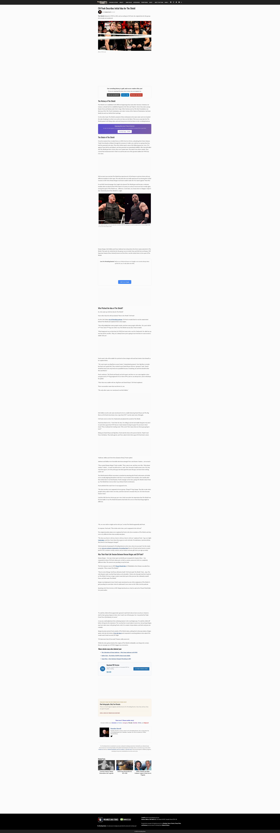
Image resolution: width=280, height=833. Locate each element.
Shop (150, 2)
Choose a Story (113, 2)
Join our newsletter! (113, 95)
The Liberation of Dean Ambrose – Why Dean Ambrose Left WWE (119, 652)
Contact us (100, 749)
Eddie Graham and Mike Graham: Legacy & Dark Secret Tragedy (143, 773)
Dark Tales (129, 2)
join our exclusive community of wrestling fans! (115, 548)
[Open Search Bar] (181, 2)
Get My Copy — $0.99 (124, 131)
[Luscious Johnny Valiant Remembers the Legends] (106, 769)
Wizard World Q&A (121, 566)
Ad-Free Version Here (141, 668)
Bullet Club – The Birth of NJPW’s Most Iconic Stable (116, 655)
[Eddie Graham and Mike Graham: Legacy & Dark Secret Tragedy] (143, 769)
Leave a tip (125, 95)
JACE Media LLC (152, 819)
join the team (129, 749)
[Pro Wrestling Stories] (102, 2)
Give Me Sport (118, 633)
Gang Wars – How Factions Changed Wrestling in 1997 (116, 659)
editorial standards (112, 749)
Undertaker (101, 540)
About (121, 2)
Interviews (136, 2)
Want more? (125, 720)
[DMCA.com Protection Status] (125, 819)
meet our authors (120, 749)
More (166, 2)
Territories (144, 2)
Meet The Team (159, 2)
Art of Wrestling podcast (115, 319)
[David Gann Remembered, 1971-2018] (124, 769)
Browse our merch (136, 95)
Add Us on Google (124, 282)
